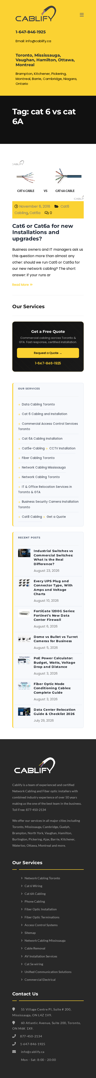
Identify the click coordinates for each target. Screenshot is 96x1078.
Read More (20, 284)
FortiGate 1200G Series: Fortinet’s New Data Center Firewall (54, 615)
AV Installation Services (41, 956)
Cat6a (34, 212)
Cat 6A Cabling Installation (42, 439)
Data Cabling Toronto (38, 404)
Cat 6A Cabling (35, 893)
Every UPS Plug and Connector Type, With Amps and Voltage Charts (53, 587)
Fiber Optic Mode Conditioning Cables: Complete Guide (52, 688)
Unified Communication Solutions (48, 972)
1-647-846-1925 (48, 363)
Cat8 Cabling (32, 517)
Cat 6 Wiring (33, 886)
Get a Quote (56, 517)
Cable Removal (35, 948)
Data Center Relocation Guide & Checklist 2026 (54, 712)
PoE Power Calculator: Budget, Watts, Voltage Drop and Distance (54, 662)
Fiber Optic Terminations (42, 917)
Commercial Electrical (40, 979)
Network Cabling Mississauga (44, 467)
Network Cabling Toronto (41, 477)
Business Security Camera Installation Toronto (48, 504)
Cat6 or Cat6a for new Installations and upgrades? (42, 232)
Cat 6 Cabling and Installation (44, 414)
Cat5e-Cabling (33, 448)
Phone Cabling (35, 901)
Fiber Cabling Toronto (38, 458)
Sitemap (30, 933)
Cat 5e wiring (34, 964)
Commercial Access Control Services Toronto (48, 426)
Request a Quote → (48, 353)
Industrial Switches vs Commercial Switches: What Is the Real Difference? (53, 557)
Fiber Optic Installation (41, 909)
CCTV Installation (62, 448)
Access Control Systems (41, 925)
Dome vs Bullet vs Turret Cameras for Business (56, 639)
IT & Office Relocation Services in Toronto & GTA (45, 489)
